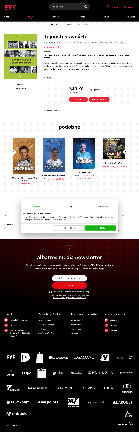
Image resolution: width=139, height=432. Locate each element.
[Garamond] (96, 402)
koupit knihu (78, 99)
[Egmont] (84, 357)
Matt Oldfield (60, 179)
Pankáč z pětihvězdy (114, 163)
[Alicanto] (89, 387)
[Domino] (25, 357)
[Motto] (119, 357)
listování (20, 84)
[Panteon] (127, 387)
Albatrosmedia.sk (77, 324)
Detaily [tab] (69, 206)
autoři (56, 16)
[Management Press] (26, 373)
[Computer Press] (41, 373)
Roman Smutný (84, 178)
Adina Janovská (51, 47)
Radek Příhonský (108, 167)
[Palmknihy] (17, 402)
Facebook (113, 325)
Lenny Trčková (121, 167)
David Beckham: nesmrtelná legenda (24, 179)
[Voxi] (10, 373)
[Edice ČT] (108, 387)
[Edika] (58, 373)
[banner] (10, 8)
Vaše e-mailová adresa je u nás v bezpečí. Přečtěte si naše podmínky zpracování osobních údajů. (69, 296)
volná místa (42, 329)
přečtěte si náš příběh (46, 333)
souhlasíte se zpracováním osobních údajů (83, 268)
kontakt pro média (44, 320)
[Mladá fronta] (73, 402)
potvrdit (69, 285)
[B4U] (37, 387)
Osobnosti (68, 24)
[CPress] (76, 373)
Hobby (58, 24)
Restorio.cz (75, 333)
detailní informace (53, 110)
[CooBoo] (131, 357)
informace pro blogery (46, 324)
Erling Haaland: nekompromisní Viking (84, 173)
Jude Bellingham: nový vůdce (55, 175)
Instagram (114, 320)
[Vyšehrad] (126, 373)
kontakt (131, 16)
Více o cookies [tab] (102, 206)
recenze (81, 16)
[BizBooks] (59, 357)
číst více (49, 77)
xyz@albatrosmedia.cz (18, 320)
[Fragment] (64, 387)
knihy (30, 16)
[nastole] (13, 387)
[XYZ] (10, 357)
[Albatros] (104, 357)
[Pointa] (48, 402)
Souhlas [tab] (37, 206)
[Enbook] (16, 414)
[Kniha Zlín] (100, 373)
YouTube (113, 330)
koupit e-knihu (99, 99)
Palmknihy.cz (76, 329)
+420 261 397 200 (17, 325)
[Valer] (39, 357)
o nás (106, 16)
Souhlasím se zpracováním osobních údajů (71, 292)
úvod (6, 16)
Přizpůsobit (68, 228)
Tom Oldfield (24, 184)
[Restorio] (128, 414)
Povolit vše (100, 228)
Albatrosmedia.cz (77, 320)
